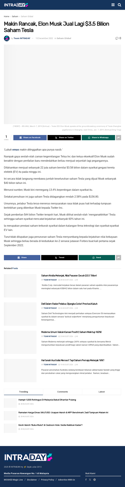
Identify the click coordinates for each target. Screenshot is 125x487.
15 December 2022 (44, 38)
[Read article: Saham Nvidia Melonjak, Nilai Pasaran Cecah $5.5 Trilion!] (20, 285)
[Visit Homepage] (16, 5)
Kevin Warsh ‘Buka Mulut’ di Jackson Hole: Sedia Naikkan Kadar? (51, 425)
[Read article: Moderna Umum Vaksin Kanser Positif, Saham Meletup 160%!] (20, 342)
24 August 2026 (66, 308)
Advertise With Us (66, 480)
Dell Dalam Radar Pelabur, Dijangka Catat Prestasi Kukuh (69, 304)
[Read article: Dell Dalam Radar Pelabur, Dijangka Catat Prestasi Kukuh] (20, 314)
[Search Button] (119, 5)
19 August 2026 (66, 365)
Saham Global (27, 16)
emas (15, 149)
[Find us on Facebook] (86, 479)
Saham (15, 16)
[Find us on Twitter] (90, 479)
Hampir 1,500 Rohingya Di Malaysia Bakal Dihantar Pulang (47, 400)
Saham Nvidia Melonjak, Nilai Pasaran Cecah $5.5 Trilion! (69, 275)
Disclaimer (32, 480)
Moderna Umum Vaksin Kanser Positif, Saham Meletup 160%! (71, 332)
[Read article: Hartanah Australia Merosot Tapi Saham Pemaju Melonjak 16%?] (20, 370)
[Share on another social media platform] (118, 137)
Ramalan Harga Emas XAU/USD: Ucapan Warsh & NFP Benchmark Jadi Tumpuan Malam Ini (63, 412)
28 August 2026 (66, 280)
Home (6, 16)
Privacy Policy (47, 480)
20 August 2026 (66, 336)
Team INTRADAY (22, 38)
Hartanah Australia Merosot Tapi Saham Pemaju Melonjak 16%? (72, 360)
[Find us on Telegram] (94, 479)
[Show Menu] (113, 5)
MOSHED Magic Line (13, 480)
